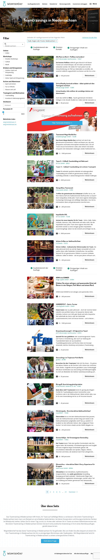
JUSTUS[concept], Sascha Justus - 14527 (68, 59)
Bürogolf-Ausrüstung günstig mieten (69, 384)
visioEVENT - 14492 (62, 440)
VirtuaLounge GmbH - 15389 (65, 87)
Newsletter (53, 4)
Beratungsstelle (65, 4)
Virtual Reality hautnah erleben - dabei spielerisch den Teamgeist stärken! (75, 84)
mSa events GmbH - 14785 (64, 190)
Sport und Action (10, 84)
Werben (44, 4)
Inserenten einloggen (80, 4)
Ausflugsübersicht (34, 4)
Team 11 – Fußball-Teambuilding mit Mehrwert (72, 161)
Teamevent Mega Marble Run (66, 134)
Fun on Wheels (10, 87)
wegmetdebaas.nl (9, 122)
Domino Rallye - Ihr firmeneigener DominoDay (72, 438)
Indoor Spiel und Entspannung (14, 78)
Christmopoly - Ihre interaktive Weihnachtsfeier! (73, 411)
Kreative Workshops (11, 59)
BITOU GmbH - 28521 (63, 163)
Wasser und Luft (10, 89)
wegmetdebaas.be (9, 124)
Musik (7, 64)
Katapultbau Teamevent (64, 188)
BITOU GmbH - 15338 (63, 217)
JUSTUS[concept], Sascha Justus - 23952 (68, 333)
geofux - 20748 (61, 360)
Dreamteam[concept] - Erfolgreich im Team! (72, 331)
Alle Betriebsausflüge (81, 553)
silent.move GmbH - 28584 (64, 468)
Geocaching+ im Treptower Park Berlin (69, 358)
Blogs (93, 553)
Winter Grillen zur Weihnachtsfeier (68, 241)
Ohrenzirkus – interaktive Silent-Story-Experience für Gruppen (75, 465)
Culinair (7, 62)
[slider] (3, 112)
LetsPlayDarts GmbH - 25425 (65, 306)
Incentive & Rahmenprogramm (15, 98)
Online (7, 53)
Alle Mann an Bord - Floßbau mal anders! (70, 57)
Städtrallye (8, 75)
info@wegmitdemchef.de (63, 553)
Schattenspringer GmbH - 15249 (66, 137)
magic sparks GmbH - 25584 (65, 280)
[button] (41, 67)
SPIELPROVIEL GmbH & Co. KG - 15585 (68, 386)
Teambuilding (9, 95)
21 (66, 492)
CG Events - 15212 (62, 243)
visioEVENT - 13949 (62, 413)
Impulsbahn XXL (61, 215)
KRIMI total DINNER (62, 278)
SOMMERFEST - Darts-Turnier (66, 304)
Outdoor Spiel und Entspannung (11, 71)
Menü (95, 4)
